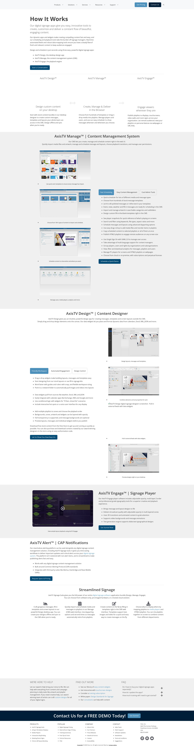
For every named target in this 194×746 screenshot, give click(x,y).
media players (154, 609)
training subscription (97, 693)
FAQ (61, 741)
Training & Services (65, 733)
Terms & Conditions (121, 738)
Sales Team (118, 727)
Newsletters (118, 735)
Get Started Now (107, 527)
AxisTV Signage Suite (38, 727)
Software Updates (120, 733)
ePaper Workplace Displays (40, 730)
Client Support (119, 730)
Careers (89, 738)
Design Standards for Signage (102, 696)
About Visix (90, 727)
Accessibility (90, 741)
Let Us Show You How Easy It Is (43, 437)
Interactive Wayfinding (39, 735)
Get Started (134, 716)
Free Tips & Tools (65, 735)
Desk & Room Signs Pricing (67, 730)
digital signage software (102, 595)
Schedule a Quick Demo (110, 261)
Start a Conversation (40, 67)
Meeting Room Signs (38, 738)
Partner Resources (65, 738)
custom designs (61, 697)
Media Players (36, 733)
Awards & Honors (92, 735)
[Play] (62, 508)
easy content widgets (102, 687)
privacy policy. (113, 745)
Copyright (80, 745)
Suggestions (118, 741)
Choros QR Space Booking (40, 741)
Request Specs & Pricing (41, 578)
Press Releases (91, 733)
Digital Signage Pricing (66, 727)
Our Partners (91, 730)
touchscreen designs (104, 690)
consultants (88, 700)
